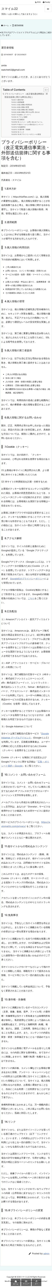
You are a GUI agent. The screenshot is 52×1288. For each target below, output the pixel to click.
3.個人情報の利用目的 (24, 105)
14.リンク (20, 132)
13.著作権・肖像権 (23, 129)
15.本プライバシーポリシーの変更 (29, 134)
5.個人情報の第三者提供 (25, 110)
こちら (31, 598)
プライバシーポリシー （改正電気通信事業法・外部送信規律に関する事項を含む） (26, 95)
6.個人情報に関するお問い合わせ (28, 112)
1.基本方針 (20, 100)
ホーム (6, 25)
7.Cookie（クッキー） (24, 115)
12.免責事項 (21, 127)
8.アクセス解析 (22, 117)
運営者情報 (18, 25)
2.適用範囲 (20, 102)
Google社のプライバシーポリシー (27, 578)
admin (46, 1253)
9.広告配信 (20, 119)
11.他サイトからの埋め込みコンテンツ (30, 124)
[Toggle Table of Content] (45, 89)
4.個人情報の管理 (23, 107)
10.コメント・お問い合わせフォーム (29, 122)
